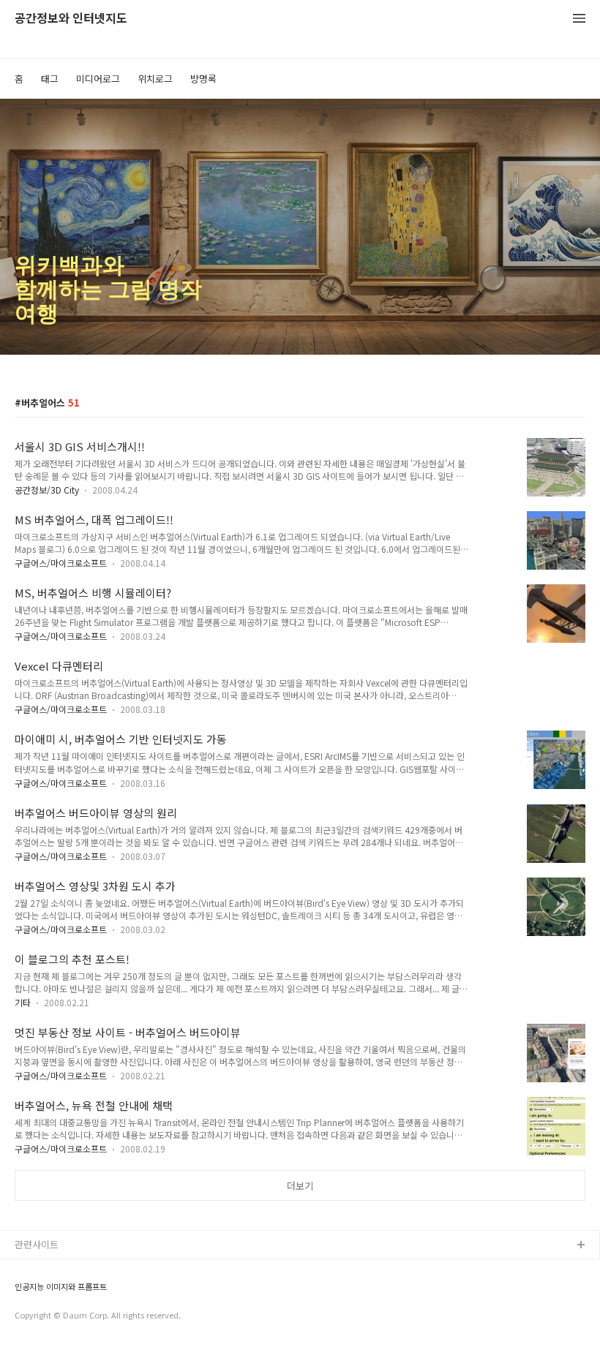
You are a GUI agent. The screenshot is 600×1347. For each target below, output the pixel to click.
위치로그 (155, 79)
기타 (23, 1002)
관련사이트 (37, 1244)
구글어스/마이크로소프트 (61, 562)
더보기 (300, 1186)
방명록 (203, 79)
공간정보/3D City (47, 489)
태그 (50, 79)
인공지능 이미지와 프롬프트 (61, 1286)
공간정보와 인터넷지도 (71, 18)
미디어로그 (98, 79)
